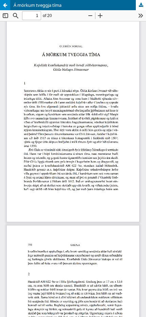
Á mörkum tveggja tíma (37, 5)
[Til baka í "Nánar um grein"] (5, 5)
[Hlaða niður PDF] (141, 5)
